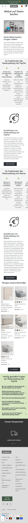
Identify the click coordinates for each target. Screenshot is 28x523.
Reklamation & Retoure (19, 480)
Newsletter (4, 459)
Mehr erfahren (10, 277)
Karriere (4, 475)
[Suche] (5, 6)
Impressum (18, 459)
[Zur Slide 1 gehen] (12, 443)
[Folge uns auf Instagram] (7, 504)
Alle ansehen (14, 369)
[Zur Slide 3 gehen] (15, 443)
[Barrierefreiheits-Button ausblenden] (2, 516)
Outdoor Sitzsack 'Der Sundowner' (20, 333)
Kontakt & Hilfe (6, 457)
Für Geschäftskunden (6, 479)
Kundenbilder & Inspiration (5, 486)
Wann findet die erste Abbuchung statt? (13, 398)
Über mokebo (5, 470)
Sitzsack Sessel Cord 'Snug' (19, 305)
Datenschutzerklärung (21, 475)
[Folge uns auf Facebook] (3, 504)
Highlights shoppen (14, 2)
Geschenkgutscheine (7, 467)
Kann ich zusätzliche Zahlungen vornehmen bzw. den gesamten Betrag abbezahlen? (13, 403)
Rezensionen (19, 486)
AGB (17, 457)
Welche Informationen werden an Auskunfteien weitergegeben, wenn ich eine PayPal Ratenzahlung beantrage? (13, 393)
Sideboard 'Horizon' (6, 332)
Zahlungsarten (19, 462)
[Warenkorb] (25, 6)
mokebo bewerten (6, 473)
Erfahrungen (19, 483)
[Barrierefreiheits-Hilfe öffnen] (2, 520)
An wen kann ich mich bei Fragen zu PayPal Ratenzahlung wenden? (12, 414)
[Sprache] (22, 6)
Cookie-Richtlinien (20, 469)
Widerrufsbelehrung (21, 472)
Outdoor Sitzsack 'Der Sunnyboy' (6, 359)
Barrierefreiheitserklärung (21, 490)
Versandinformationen (21, 466)
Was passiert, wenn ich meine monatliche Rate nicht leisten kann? (14, 409)
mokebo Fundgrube (7, 465)
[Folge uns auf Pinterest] (10, 504)
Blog (3, 462)
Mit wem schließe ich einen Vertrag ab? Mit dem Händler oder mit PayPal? (13, 387)
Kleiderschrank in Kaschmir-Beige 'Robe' (6, 305)
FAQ (3, 482)
